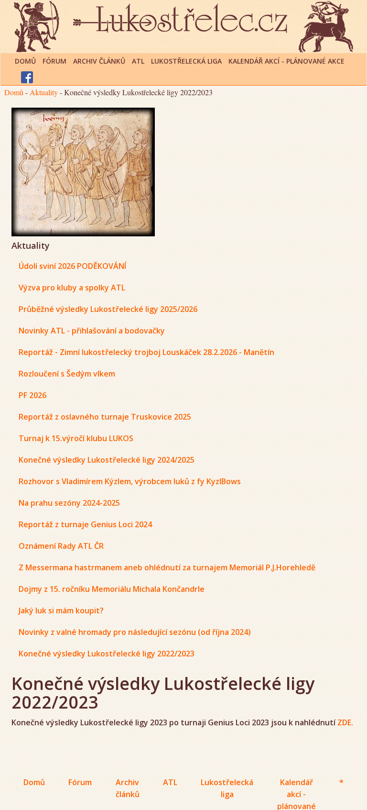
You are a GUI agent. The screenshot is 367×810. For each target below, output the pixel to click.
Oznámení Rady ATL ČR (61, 546)
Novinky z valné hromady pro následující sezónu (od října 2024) (135, 632)
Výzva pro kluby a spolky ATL (72, 287)
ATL (138, 61)
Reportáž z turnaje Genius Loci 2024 (85, 524)
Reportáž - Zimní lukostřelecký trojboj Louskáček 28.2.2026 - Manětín (146, 352)
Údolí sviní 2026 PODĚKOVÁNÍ (72, 266)
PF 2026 (32, 395)
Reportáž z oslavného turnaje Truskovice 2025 (105, 416)
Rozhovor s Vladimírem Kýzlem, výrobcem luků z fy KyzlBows (130, 481)
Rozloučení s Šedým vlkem (67, 373)
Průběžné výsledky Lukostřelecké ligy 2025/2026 (108, 309)
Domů (25, 61)
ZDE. (345, 722)
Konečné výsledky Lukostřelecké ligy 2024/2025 (106, 460)
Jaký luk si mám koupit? (61, 610)
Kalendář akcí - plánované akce (286, 61)
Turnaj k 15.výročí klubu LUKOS (76, 438)
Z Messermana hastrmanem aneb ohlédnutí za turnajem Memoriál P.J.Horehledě (167, 567)
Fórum (54, 61)
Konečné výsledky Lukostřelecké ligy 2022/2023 (106, 653)
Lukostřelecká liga (186, 61)
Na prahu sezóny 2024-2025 (69, 503)
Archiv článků (99, 61)
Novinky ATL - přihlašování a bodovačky (92, 330)
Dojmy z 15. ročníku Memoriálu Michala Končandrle (112, 589)
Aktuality (44, 92)
